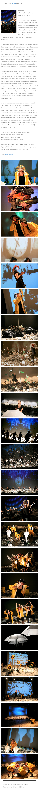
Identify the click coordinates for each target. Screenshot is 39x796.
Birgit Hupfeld (9, 154)
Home (14, 3)
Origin (22, 787)
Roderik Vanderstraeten (21, 784)
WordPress (14, 787)
